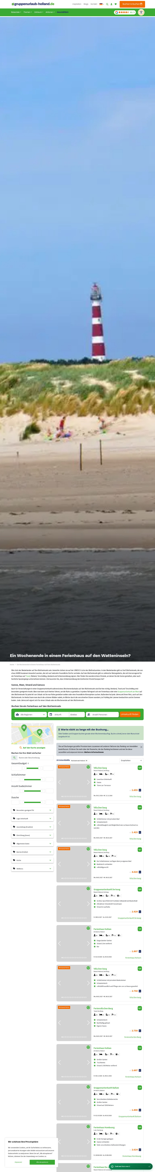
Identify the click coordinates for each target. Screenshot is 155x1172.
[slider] (25, 768)
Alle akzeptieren (42, 1162)
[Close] (141, 747)
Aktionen (49, 12)
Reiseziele (15, 12)
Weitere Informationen (94, 752)
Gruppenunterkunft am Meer (128, 691)
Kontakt (94, 4)
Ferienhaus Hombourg (132, 1156)
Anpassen (18, 1162)
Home (12, 664)
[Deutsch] (101, 4)
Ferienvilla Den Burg (132, 1037)
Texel (28, 676)
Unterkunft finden (130, 714)
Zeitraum (38, 12)
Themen (26, 12)
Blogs (86, 4)
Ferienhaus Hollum (133, 957)
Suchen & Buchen (131, 4)
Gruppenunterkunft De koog (129, 918)
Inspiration (77, 4)
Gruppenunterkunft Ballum (130, 1116)
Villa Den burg (135, 796)
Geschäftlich (62, 12)
